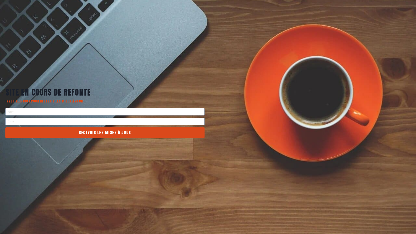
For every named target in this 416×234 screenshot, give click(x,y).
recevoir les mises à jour (105, 132)
